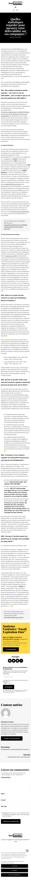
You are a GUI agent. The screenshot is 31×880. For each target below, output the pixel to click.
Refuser (14, 870)
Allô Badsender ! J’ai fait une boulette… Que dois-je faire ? (15, 749)
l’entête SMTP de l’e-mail (12, 184)
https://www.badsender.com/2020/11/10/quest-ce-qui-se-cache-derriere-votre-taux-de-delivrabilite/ (15, 114)
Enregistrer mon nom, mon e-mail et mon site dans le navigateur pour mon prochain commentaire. (15, 814)
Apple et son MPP (11, 256)
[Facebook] (10, 661)
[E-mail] (21, 661)
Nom (3, 793)
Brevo (5, 637)
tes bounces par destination (20, 211)
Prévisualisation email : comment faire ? (19, 757)
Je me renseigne (11, 649)
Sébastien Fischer (7, 722)
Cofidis (11, 637)
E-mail (3, 800)
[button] (27, 851)
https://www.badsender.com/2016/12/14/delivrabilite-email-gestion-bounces (15, 227)
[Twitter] (13, 661)
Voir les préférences (15, 875)
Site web (4, 806)
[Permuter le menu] (15, 7)
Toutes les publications (13, 737)
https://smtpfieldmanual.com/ (13, 617)
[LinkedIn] (17, 661)
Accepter (14, 866)
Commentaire (6, 777)
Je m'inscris (8, 687)
